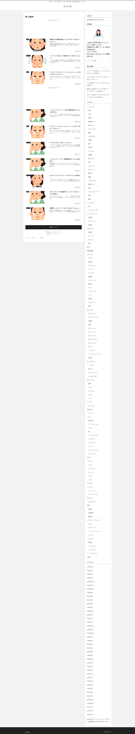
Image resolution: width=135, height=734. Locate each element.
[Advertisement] (53, 28)
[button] (109, 61)
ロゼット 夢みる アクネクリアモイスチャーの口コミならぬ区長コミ (98, 96)
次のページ (54, 227)
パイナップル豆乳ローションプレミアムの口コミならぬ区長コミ (98, 72)
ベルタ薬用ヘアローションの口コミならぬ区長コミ (98, 84)
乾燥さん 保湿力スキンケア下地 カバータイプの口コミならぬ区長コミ (98, 90)
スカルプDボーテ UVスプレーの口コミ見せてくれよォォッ (98, 78)
